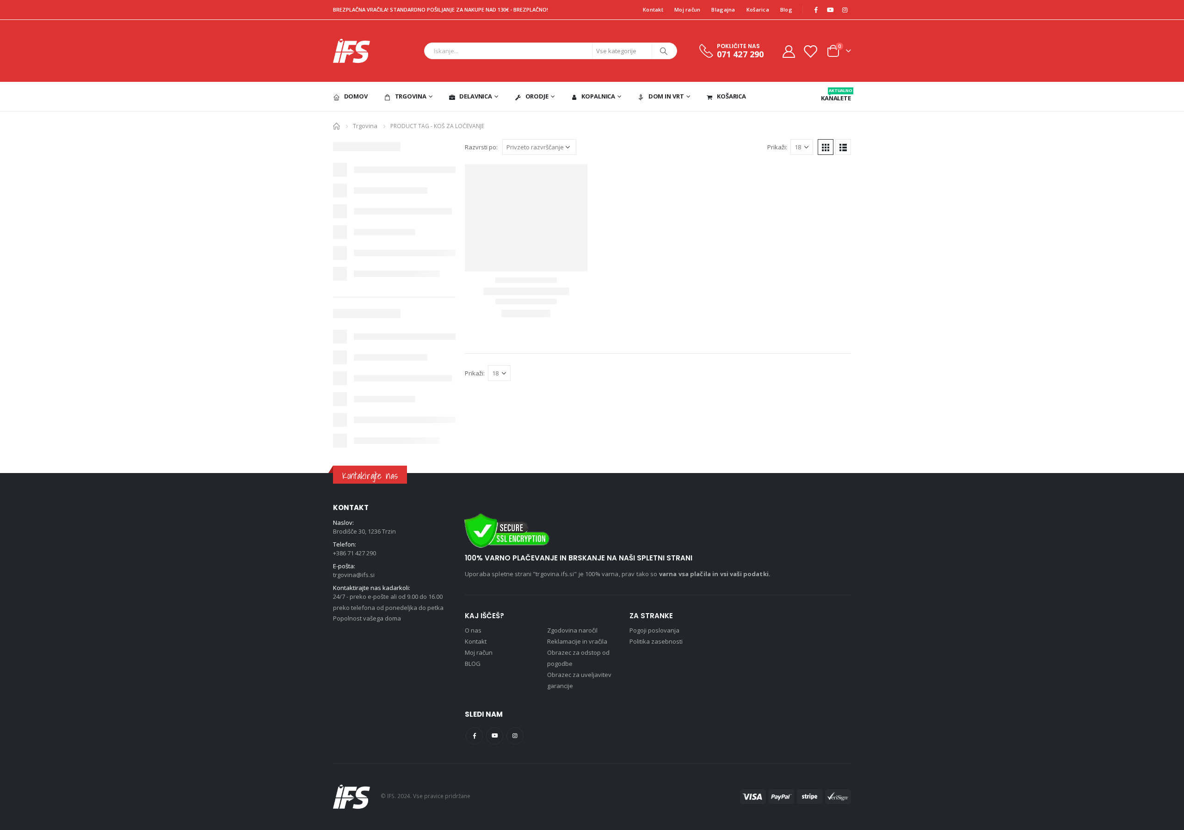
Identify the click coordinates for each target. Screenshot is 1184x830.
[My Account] (788, 51)
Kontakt (653, 9)
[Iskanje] (664, 51)
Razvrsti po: (481, 147)
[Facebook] (816, 10)
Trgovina (410, 96)
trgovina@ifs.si (354, 575)
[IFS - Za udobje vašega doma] (351, 50)
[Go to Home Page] (336, 125)
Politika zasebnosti (656, 641)
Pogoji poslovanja (654, 630)
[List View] (843, 147)
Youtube (494, 735)
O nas (473, 630)
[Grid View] (825, 147)
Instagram (515, 735)
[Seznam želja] (810, 51)
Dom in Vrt (666, 96)
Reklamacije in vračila (577, 641)
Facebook (474, 735)
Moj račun (687, 9)
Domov (356, 96)
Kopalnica (598, 96)
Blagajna (723, 9)
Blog (786, 9)
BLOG (473, 663)
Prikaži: (777, 147)
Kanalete (836, 94)
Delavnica (475, 96)
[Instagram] (845, 10)
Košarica (757, 9)
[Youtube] (830, 10)
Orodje (537, 96)
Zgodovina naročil (572, 630)
